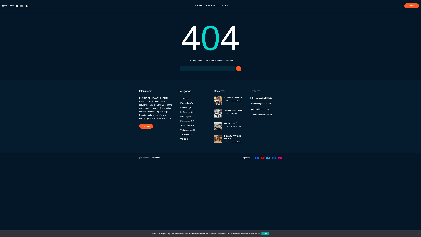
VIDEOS (225, 6)
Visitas (183, 139)
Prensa (183, 116)
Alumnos (184, 99)
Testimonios (185, 125)
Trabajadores (186, 130)
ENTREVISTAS (212, 6)
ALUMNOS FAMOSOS (233, 98)
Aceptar (265, 233)
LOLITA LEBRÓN (231, 123)
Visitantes (184, 134)
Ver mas (146, 126)
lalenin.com (23, 5)
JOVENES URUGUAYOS (234, 110)
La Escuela (185, 112)
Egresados (185, 103)
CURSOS (199, 6)
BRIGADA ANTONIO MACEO (232, 137)
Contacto (412, 6)
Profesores (185, 121)
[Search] (238, 68)
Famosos (184, 108)
